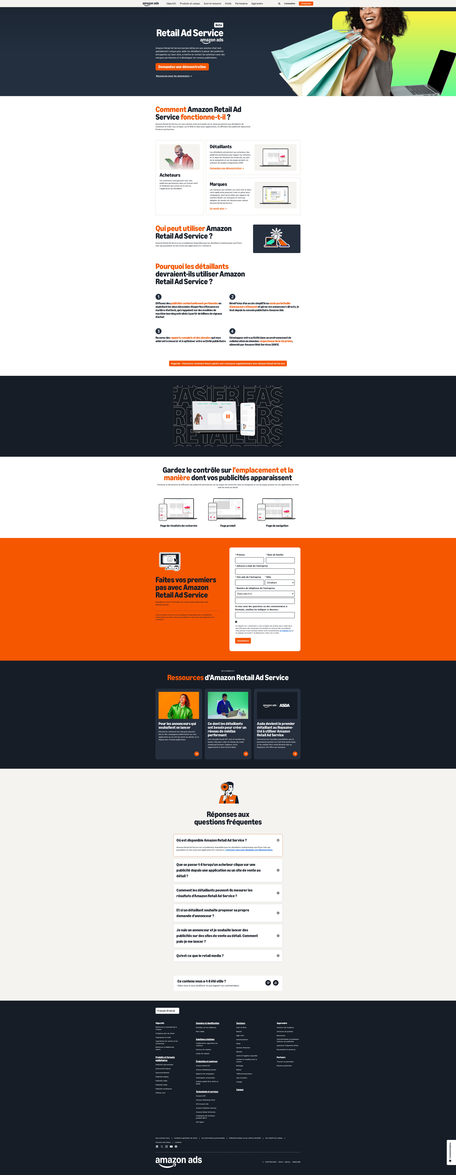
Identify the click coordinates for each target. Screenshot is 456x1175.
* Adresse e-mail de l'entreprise (251, 566)
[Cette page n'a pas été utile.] (268, 983)
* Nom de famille (274, 554)
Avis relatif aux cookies (274, 1138)
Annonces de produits (285, 1031)
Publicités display (162, 1077)
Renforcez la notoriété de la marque (166, 1028)
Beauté (239, 1031)
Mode (238, 1043)
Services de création (203, 1049)
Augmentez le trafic (163, 1037)
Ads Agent (200, 1122)
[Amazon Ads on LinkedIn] (157, 1146)
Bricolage (239, 1066)
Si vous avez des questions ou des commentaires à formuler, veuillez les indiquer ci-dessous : (261, 608)
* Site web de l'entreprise (248, 577)
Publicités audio (161, 1085)
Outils (228, 3)
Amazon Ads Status (163, 1142)
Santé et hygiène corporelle (246, 1056)
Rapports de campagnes (205, 1074)
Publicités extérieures (164, 1089)
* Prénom (240, 554)
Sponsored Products (163, 1069)
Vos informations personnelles (213, 1138)
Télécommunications (244, 1074)
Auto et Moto (241, 1027)
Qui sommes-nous (163, 1138)
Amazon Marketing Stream (206, 1070)
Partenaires (241, 3)
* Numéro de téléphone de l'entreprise (255, 588)
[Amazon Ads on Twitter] (161, 1146)
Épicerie (239, 1052)
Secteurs (240, 1023)
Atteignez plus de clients (165, 1033)
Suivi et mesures (212, 3)
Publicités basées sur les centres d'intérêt (245, 1138)
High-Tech (240, 1035)
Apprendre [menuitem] (282, 1023)
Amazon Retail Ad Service (205, 1112)
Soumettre (243, 640)
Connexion (289, 3)
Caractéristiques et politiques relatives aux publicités (288, 1040)
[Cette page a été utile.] (276, 983)
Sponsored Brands (162, 1073)
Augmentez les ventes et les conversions (167, 1042)
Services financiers (243, 1048)
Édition (238, 1070)
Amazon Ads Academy (285, 1027)
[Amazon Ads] (149, 3)
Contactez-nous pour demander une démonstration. (249, 850)
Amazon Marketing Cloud (205, 1100)
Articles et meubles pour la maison (246, 1060)
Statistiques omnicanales (205, 1078)
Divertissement (242, 1039)
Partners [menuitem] (281, 1057)
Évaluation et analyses (207, 1061)
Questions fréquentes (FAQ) (287, 1045)
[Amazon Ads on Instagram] (166, 1146)
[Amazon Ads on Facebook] (176, 1146)
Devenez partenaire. (284, 1066)
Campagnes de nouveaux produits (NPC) (205, 1117)
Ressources (281, 1035)
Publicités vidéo (161, 1081)
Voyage (239, 1082)
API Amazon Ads (202, 1104)
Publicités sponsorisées (164, 1064)
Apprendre (257, 3)
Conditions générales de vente (185, 1138)
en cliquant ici (285, 631)
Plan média (200, 1031)
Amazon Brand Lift (203, 1066)
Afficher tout (160, 1093)
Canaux (239, 1089)
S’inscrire (306, 3)
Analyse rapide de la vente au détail (207, 1082)
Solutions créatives (205, 1039)
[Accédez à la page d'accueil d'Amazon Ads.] (179, 1162)
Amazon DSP (201, 1096)
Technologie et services (207, 1091)
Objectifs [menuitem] (160, 1023)
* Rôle (268, 577)
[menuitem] (167, 1072)
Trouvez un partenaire (285, 1062)
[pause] (228, 416)
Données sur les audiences (206, 1027)
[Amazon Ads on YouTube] (171, 1146)
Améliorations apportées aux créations (207, 1044)
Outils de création (202, 1053)
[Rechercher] (279, 4)
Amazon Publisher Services (206, 1108)
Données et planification (207, 1023)
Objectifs (171, 3)
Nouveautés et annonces (286, 1049)
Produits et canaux (190, 3)
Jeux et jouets (241, 1078)
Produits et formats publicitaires (165, 1059)
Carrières (178, 1142)
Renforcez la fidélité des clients (165, 1048)
